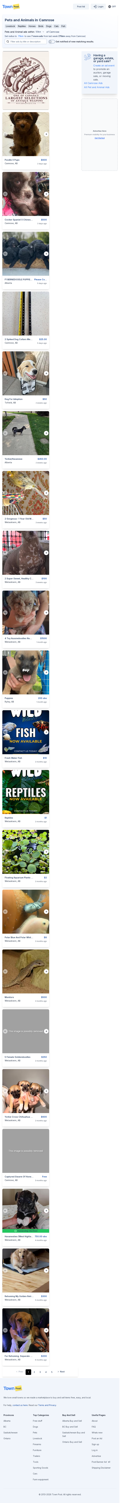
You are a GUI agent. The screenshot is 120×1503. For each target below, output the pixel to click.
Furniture (37, 1450)
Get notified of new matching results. (75, 41)
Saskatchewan (11, 1432)
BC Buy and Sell (70, 1426)
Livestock (10, 26)
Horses (32, 26)
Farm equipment (40, 1479)
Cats (56, 26)
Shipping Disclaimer (101, 1467)
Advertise (96, 1456)
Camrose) (81, 36)
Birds (40, 26)
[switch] (52, 41)
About (94, 1421)
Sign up (95, 1444)
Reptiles (22, 26)
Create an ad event (103, 65)
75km (20, 36)
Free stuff (37, 1421)
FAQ (94, 1426)
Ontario (7, 1438)
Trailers (36, 1456)
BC (5, 1426)
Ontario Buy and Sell (72, 1442)
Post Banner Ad (99, 1462)
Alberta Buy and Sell (72, 1421)
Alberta (7, 1421)
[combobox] (40, 32)
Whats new (97, 1432)
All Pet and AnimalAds (96, 87)
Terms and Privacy (47, 1405)
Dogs (48, 26)
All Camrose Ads (93, 83)
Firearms (37, 1444)
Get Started (100, 138)
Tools (35, 1462)
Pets (35, 1432)
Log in (95, 1450)
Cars (35, 1473)
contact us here (20, 1405)
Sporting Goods (40, 1467)
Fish (63, 26)
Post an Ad (97, 1438)
